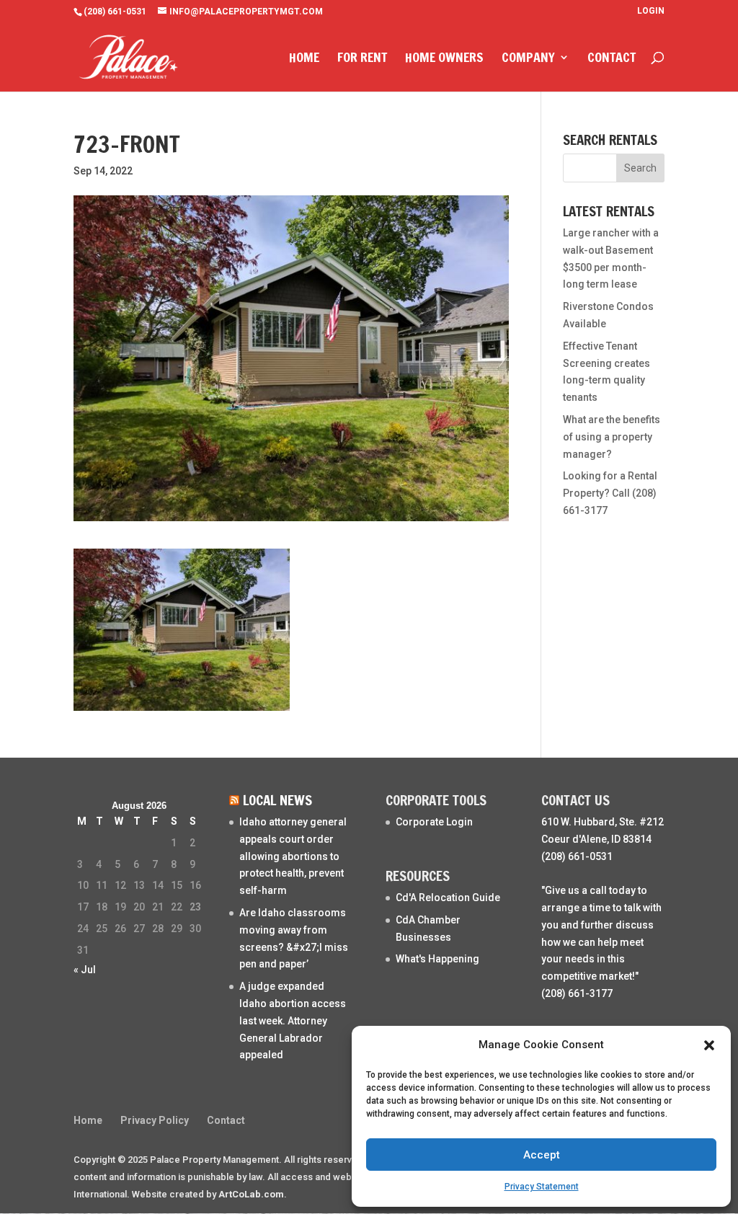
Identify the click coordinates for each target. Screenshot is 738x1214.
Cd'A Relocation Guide (448, 897)
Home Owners (444, 59)
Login (650, 11)
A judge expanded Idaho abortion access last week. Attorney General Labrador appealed (292, 1020)
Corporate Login (434, 822)
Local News (277, 800)
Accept (541, 1154)
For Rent (362, 59)
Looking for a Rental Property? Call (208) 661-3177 (610, 493)
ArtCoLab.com (251, 1194)
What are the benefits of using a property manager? (611, 437)
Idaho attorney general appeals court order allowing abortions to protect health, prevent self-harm (293, 856)
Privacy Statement (541, 1187)
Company (528, 59)
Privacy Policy (154, 1120)
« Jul (85, 969)
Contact (611, 59)
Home (304, 59)
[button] (709, 1045)
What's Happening (437, 959)
